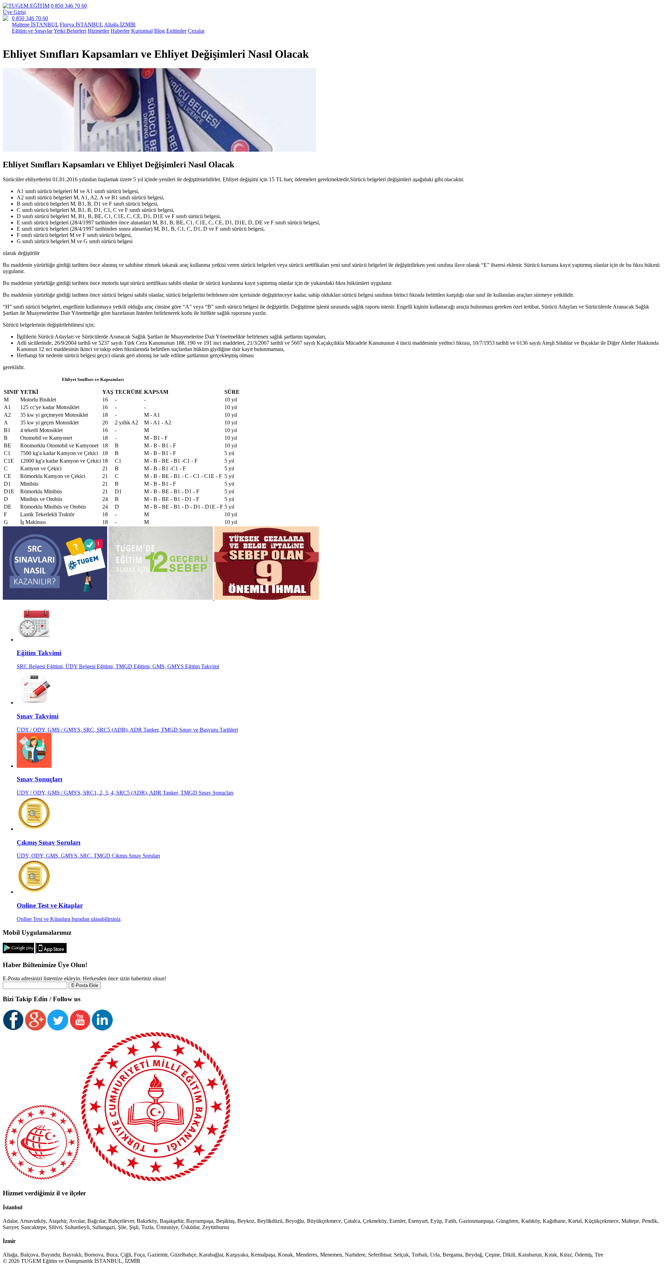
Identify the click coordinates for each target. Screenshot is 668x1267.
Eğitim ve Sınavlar (32, 31)
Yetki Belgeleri (70, 31)
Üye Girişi (14, 12)
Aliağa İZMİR (120, 24)
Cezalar (196, 31)
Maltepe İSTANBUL (35, 24)
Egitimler (176, 31)
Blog (159, 31)
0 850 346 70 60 (69, 6)
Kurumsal (142, 31)
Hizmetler (98, 31)
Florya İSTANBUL (81, 24)
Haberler (120, 31)
